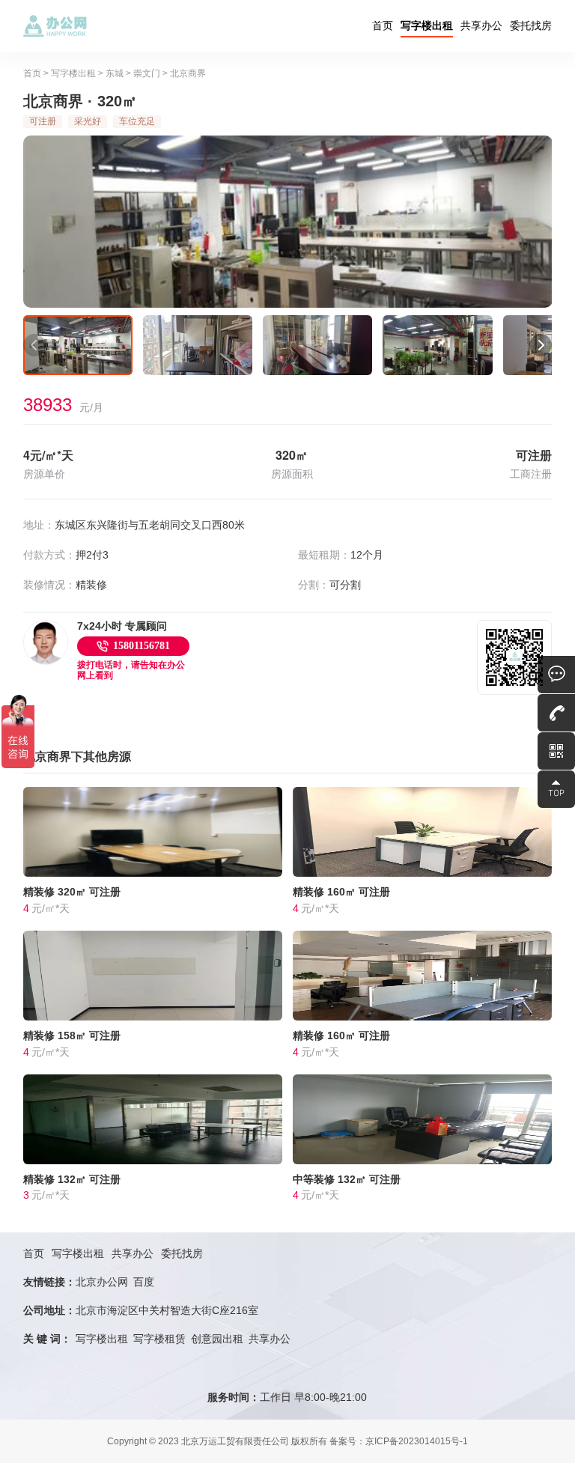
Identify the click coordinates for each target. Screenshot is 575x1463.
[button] (34, 345)
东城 (115, 73)
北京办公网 (102, 1282)
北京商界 (188, 73)
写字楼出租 (427, 25)
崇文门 (146, 73)
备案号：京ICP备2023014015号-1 (398, 1441)
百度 (143, 1282)
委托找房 (531, 25)
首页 (382, 25)
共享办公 (481, 25)
